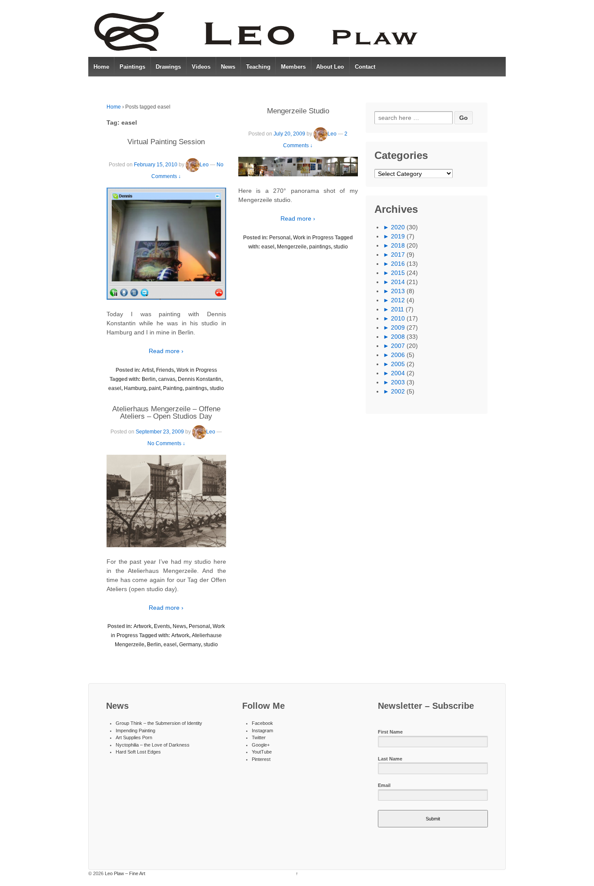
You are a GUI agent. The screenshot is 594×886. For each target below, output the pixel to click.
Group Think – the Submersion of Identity (159, 723)
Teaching (258, 66)
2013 (398, 291)
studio (217, 388)
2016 (398, 263)
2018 (398, 245)
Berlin (149, 379)
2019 (398, 236)
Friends (165, 370)
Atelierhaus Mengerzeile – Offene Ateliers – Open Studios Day (166, 412)
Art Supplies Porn (134, 737)
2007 (398, 345)
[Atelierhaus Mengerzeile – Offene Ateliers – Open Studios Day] (166, 501)
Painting (173, 388)
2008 (398, 336)
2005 (398, 363)
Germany (190, 644)
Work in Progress (197, 370)
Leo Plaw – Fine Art (124, 873)
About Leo (330, 66)
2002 (398, 391)
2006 (398, 354)
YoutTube (262, 751)
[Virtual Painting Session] (166, 244)
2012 (398, 300)
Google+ (261, 744)
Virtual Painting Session (166, 142)
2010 (398, 318)
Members (293, 66)
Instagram (262, 730)
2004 (398, 373)
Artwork (142, 626)
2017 (398, 254)
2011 (397, 309)
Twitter (259, 737)
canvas (166, 379)
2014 (398, 281)
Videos (201, 66)
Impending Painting (135, 730)
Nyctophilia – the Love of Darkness (153, 744)
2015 (398, 272)
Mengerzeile (292, 247)
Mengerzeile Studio (298, 111)
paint (154, 388)
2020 (398, 227)
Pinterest (261, 759)
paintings (196, 388)
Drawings (168, 66)
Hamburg (135, 388)
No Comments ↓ (166, 443)
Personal (199, 626)
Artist (148, 370)
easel (114, 388)
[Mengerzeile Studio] (298, 166)
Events (162, 626)
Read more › (166, 350)
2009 (398, 327)
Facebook (262, 723)
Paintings (132, 66)
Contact (365, 66)
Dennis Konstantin (199, 379)
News (228, 66)
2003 (398, 382)
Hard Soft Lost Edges (138, 751)
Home (101, 66)
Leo (204, 165)
